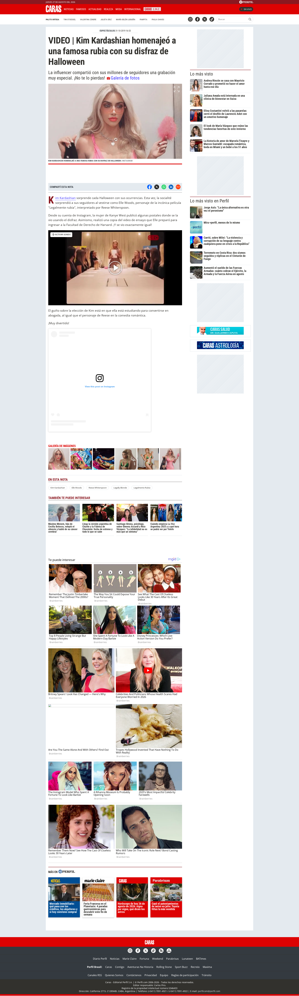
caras (132, 881)
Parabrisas (172, 958)
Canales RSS (95, 975)
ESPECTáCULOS (107, 30)
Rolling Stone (164, 967)
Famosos (81, 9)
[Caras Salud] (220, 333)
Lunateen (187, 958)
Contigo (119, 967)
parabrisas (166, 881)
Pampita (143, 19)
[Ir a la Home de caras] (53, 11)
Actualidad (94, 9)
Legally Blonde (120, 487)
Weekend (157, 958)
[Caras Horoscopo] (220, 348)
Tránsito (206, 975)
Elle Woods (77, 487)
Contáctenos (133, 975)
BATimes (201, 958)
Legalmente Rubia (142, 487)
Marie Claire (130, 958)
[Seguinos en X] (204, 19)
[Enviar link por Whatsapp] (163, 187)
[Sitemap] (169, 950)
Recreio (195, 967)
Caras (108, 967)
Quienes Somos (114, 975)
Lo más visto (201, 74)
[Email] (178, 187)
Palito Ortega (52, 19)
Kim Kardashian (65, 198)
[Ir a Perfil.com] (246, 2)
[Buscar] (250, 19)
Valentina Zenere (88, 19)
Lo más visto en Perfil (209, 201)
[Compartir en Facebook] (149, 187)
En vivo (248, 9)
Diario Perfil (100, 958)
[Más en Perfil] (66, 872)
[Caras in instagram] (190, 19)
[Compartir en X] (156, 187)
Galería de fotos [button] (125, 78)
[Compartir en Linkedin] (171, 187)
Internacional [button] (132, 9)
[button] (115, 124)
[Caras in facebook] (197, 19)
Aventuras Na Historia (140, 967)
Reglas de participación (185, 975)
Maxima (207, 967)
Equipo (164, 975)
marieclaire (98, 881)
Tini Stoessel (70, 19)
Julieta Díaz (106, 19)
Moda (119, 9)
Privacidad (151, 975)
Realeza (108, 9)
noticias (64, 881)
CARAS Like (152, 9)
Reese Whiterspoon (98, 487)
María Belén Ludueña (125, 19)
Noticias (69, 9)
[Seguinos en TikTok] (211, 19)
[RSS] (161, 950)
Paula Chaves (158, 19)
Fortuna (144, 958)
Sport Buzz (181, 967)
